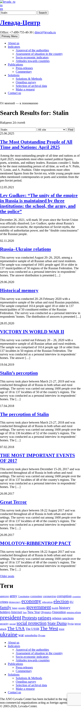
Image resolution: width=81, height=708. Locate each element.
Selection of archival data (31, 86)
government (38, 607)
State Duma (57, 623)
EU (72, 601)
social (12, 623)
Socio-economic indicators (32, 57)
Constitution (23, 596)
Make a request (25, 89)
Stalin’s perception (19, 373)
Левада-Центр (20, 22)
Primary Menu (9, 36)
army (13, 596)
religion (57, 618)
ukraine (8, 634)
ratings (44, 617)
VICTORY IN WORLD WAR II (32, 331)
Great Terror (13, 502)
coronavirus (49, 596)
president (10, 617)
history (64, 607)
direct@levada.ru (45, 32)
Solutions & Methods (29, 78)
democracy (15, 602)
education (47, 602)
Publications (15, 64)
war (21, 635)
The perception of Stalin (24, 414)
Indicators (14, 46)
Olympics (46, 612)
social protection (32, 623)
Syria (70, 623)
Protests (29, 617)
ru (1, 5)
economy (31, 601)
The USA (16, 628)
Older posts (7, 576)
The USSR (32, 629)
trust (61, 629)
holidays (5, 612)
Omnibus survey (26, 82)
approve (4, 596)
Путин (41, 635)
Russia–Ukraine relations (25, 249)
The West (49, 628)
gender (22, 608)
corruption (64, 596)
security (4, 623)
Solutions (13, 75)
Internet (16, 612)
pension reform (74, 612)
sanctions (68, 618)
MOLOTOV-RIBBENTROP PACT (35, 543)
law (25, 612)
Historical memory (19, 290)
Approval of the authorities (32, 50)
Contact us (14, 93)
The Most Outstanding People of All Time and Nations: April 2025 (36, 144)
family (5, 607)
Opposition (59, 612)
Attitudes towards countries (33, 61)
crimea (4, 601)
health (55, 608)
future (14, 608)
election (61, 601)
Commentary (24, 71)
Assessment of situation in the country (39, 54)
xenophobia (31, 635)
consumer (36, 596)
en (1, 8)
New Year (34, 612)
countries (76, 596)
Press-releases (24, 68)
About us (13, 43)
